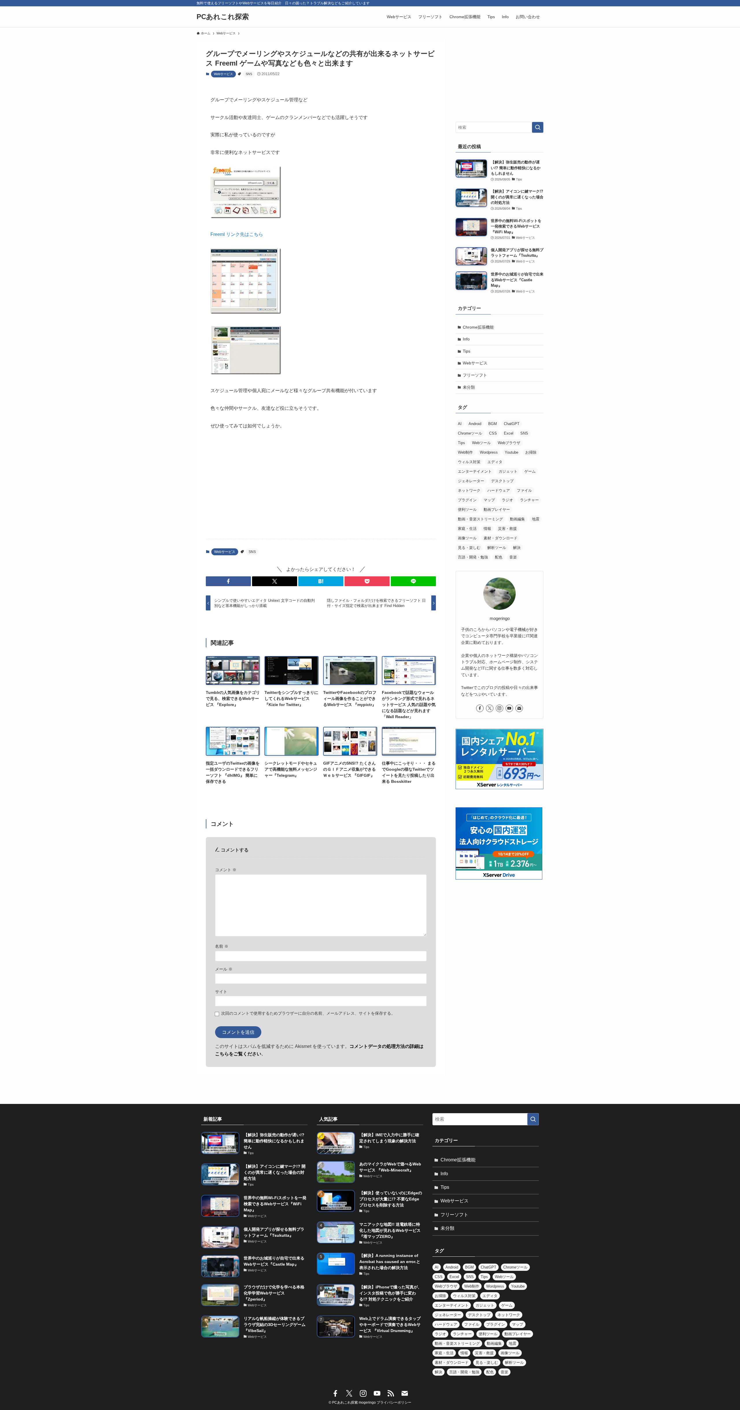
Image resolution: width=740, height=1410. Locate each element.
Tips (466, 351)
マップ (489, 500)
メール (223, 969)
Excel (508, 433)
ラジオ (507, 500)
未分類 (469, 387)
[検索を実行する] (537, 127)
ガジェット (508, 471)
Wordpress (489, 452)
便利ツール (467, 509)
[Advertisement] (321, 489)
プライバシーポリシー (394, 1402)
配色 (498, 557)
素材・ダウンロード (500, 538)
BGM (492, 424)
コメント (225, 869)
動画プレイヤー (497, 509)
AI (460, 424)
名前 (221, 946)
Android (475, 424)
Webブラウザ (509, 443)
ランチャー (529, 500)
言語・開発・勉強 (473, 557)
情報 (487, 528)
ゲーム (530, 471)
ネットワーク (469, 490)
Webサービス (223, 74)
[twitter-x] (489, 708)
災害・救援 (507, 528)
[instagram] (499, 708)
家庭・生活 (467, 528)
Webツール (481, 443)
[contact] (519, 708)
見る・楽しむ (469, 547)
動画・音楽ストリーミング (480, 519)
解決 (517, 547)
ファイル (524, 490)
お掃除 (530, 452)
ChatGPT (511, 424)
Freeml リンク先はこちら (236, 234)
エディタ (494, 462)
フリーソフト (475, 375)
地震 (535, 519)
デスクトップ (502, 481)
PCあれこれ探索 (223, 16)
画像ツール (467, 538)
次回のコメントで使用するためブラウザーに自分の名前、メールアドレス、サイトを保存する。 (308, 1013)
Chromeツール (470, 433)
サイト (221, 991)
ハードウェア (498, 490)
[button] (228, 581)
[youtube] (509, 708)
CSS (493, 433)
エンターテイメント (475, 471)
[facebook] (480, 708)
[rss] (391, 1393)
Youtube (511, 452)
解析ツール (496, 547)
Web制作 (465, 452)
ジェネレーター (471, 481)
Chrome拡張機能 (478, 327)
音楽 (513, 557)
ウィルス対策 (469, 462)
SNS (249, 74)
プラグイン (467, 500)
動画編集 (517, 519)
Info (466, 339)
